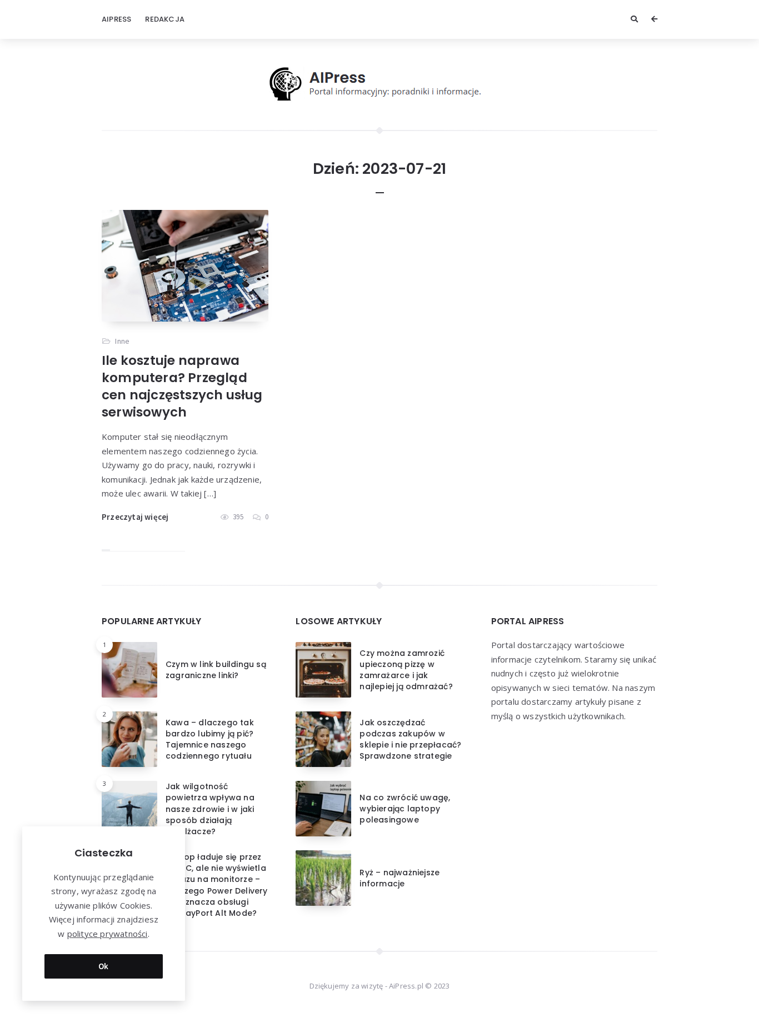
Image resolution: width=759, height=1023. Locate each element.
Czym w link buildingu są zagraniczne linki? (216, 670)
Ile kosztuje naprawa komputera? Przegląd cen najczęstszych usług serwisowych (182, 386)
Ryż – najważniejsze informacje (399, 878)
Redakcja (164, 19)
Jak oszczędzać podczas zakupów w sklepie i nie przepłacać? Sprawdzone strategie (410, 739)
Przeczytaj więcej (135, 517)
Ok (103, 966)
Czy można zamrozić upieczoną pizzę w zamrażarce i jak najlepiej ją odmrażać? (405, 670)
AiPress (116, 19)
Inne (122, 341)
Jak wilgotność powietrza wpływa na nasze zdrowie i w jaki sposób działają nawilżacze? (210, 809)
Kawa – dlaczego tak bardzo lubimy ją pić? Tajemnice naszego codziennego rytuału (210, 739)
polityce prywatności (107, 933)
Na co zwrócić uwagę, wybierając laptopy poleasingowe (404, 809)
